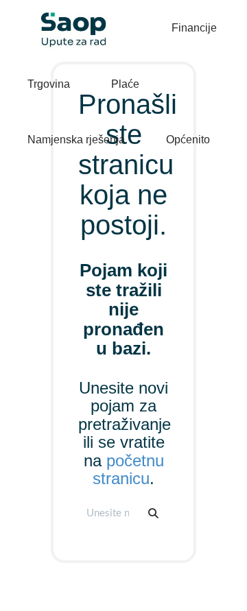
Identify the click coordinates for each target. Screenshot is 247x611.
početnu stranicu (128, 469)
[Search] (153, 513)
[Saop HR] (68, 18)
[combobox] (109, 513)
